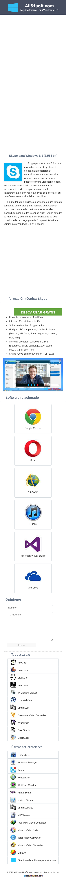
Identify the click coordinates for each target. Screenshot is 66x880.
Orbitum (22, 852)
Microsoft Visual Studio (33, 555)
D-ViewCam (24, 755)
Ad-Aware (33, 492)
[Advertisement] (33, 49)
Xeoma (21, 770)
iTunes (33, 523)
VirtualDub (23, 707)
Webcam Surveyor (27, 762)
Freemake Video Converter (32, 715)
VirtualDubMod (25, 807)
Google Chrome (33, 428)
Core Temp (23, 670)
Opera (33, 460)
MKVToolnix (24, 815)
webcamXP (24, 777)
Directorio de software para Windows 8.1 (37, 860)
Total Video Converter (29, 837)
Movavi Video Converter (30, 845)
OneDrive (33, 587)
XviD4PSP (23, 722)
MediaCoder (24, 737)
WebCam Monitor (27, 785)
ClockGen (23, 677)
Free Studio (24, 730)
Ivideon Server (25, 800)
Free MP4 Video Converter (32, 822)
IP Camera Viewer (27, 692)
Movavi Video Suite (28, 830)
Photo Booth (24, 792)
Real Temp (23, 685)
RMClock (22, 662)
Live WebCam (25, 700)
